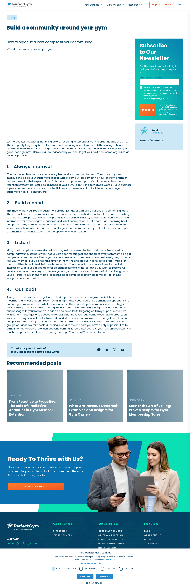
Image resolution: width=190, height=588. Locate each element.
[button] (95, 563)
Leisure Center (62, 535)
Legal (148, 539)
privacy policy (164, 113)
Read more (110, 559)
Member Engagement (112, 543)
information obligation (168, 115)
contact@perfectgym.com (156, 98)
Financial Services (110, 539)
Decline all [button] (104, 576)
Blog (13, 17)
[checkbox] (141, 87)
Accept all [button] (85, 576)
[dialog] (95, 568)
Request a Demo (161, 5)
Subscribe (148, 110)
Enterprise (60, 531)
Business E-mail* (151, 78)
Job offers (151, 543)
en (179, 5)
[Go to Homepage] (19, 5)
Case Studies (152, 535)
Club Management (110, 531)
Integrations (107, 548)
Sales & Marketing (110, 535)
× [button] (187, 551)
